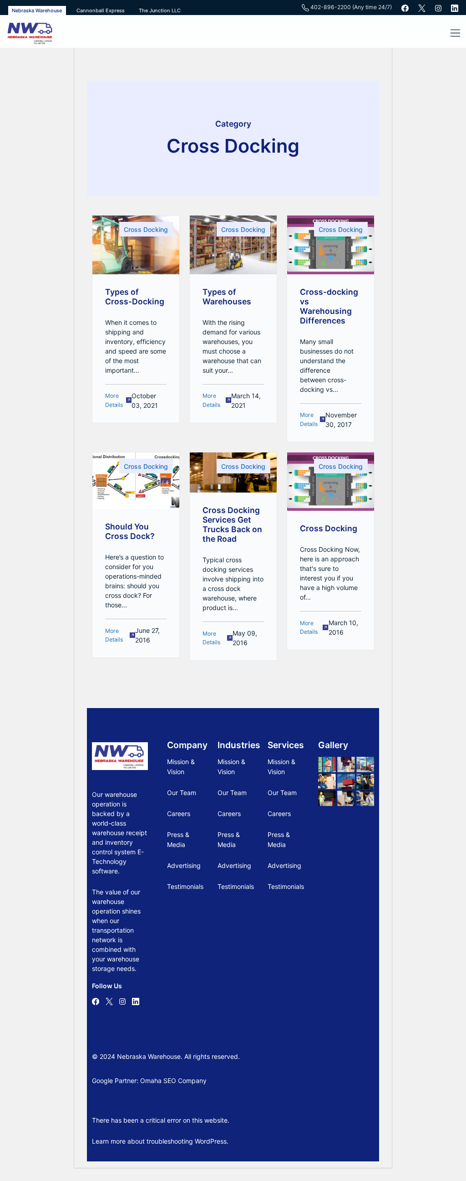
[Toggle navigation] (455, 33)
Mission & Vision (181, 766)
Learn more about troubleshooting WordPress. (160, 1141)
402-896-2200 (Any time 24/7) (350, 7)
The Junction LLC (160, 10)
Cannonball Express (100, 10)
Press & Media (178, 839)
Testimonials (185, 886)
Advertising (184, 865)
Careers (178, 813)
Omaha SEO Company (173, 1080)
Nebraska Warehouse (37, 10)
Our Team (181, 792)
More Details (114, 400)
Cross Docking (146, 229)
